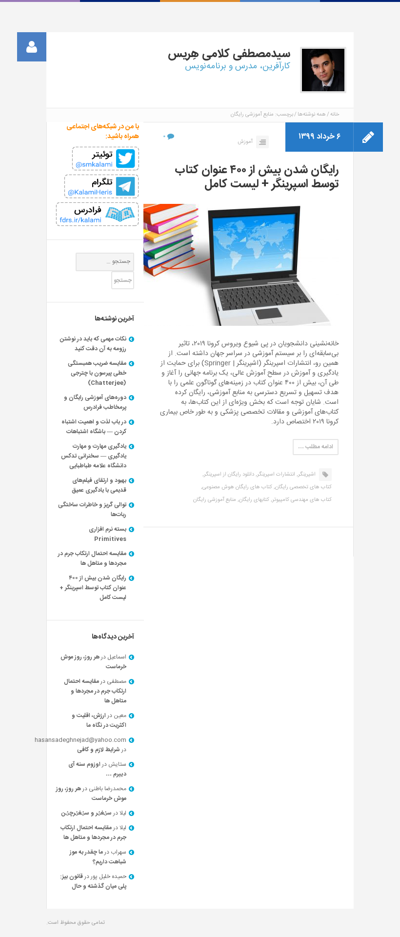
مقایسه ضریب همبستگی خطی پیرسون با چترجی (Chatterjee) (97, 373)
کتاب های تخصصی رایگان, (303, 487)
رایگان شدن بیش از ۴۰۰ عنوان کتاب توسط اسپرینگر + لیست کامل (257, 177)
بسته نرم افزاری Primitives (107, 534)
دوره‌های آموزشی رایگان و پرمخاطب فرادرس (95, 402)
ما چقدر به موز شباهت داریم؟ (98, 857)
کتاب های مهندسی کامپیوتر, (301, 500)
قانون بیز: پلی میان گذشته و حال (93, 881)
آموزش (245, 142)
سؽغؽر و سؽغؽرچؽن (86, 813)
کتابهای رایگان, (253, 500)
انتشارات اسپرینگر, (275, 474)
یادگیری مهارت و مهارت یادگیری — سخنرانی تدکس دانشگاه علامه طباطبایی (93, 456)
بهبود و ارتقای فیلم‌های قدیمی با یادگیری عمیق (99, 485)
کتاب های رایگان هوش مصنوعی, (236, 487)
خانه (334, 114)
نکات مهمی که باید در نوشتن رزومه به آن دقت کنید (93, 344)
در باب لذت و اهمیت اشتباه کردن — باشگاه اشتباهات (93, 427)
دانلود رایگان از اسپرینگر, (228, 474)
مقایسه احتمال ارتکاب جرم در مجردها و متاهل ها (92, 558)
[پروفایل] (31, 46)
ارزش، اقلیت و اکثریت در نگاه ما (99, 720)
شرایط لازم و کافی (98, 750)
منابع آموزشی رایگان (214, 500)
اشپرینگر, (306, 474)
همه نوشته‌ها (312, 114)
